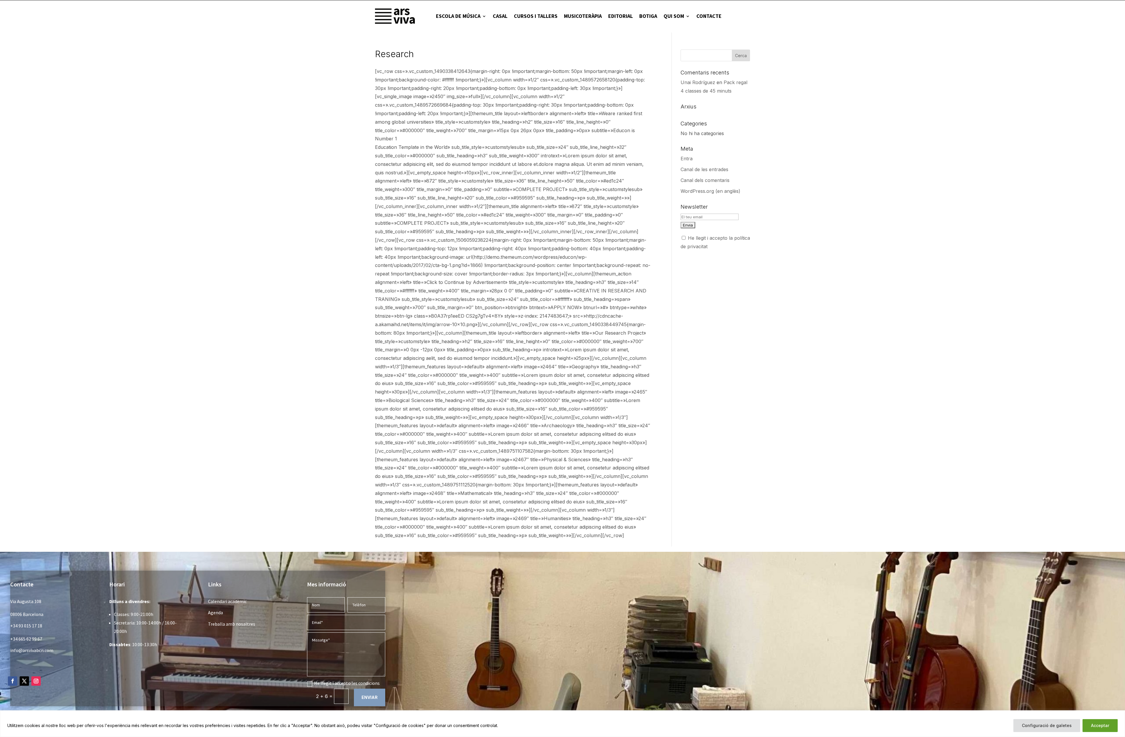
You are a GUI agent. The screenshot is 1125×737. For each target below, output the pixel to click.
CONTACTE (709, 16)
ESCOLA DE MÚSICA (458, 16)
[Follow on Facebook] (12, 681)
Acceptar (1100, 725)
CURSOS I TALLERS (536, 16)
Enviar (370, 697)
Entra (687, 158)
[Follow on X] (24, 681)
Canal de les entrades (704, 169)
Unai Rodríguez (698, 82)
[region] (562, 723)
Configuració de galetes (1047, 725)
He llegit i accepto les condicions (347, 683)
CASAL (500, 16)
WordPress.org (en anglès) (710, 191)
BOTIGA (648, 16)
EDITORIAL (620, 16)
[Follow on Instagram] (36, 681)
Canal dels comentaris (705, 180)
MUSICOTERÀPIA (583, 16)
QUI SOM (674, 16)
